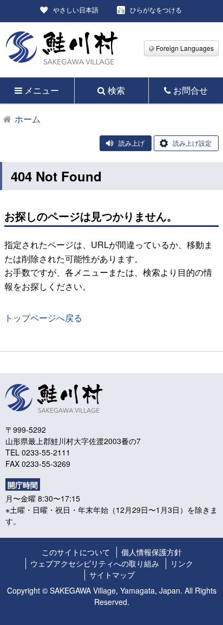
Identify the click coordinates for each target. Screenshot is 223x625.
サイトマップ (112, 574)
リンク (181, 563)
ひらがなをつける (156, 9)
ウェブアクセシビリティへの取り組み (94, 563)
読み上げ (132, 142)
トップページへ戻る (43, 317)
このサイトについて (76, 551)
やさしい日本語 (76, 9)
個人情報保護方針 (151, 551)
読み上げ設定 (192, 142)
